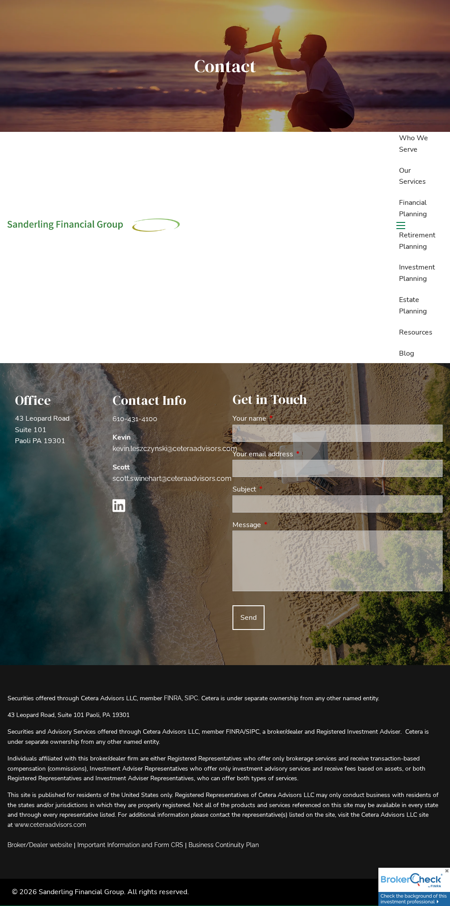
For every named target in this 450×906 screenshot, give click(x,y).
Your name (283, 418)
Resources (415, 332)
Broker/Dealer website (39, 844)
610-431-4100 (134, 419)
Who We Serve (413, 143)
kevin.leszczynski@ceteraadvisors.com (174, 448)
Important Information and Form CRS (130, 844)
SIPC (191, 698)
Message (281, 525)
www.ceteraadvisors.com (50, 824)
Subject (278, 489)
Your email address (297, 454)
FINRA (172, 698)
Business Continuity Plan (224, 844)
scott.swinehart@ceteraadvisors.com (172, 478)
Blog (406, 353)
